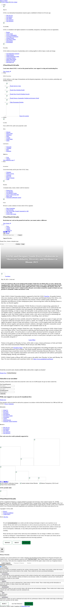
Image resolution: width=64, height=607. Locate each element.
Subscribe (3, 393)
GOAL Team (9, 33)
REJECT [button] (17, 542)
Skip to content (3, 0)
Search (20, 235)
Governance (6, 417)
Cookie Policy (6, 514)
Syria (7, 157)
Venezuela (8, 147)
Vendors (29, 563)
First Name (5, 384)
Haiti (7, 149)
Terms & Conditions (8, 512)
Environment (9, 42)
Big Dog (6, 517)
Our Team (5, 411)
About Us (5, 410)
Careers (8, 227)
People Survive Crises (15, 86)
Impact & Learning (24, 116)
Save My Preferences (17, 603)
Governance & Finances (12, 36)
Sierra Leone (9, 133)
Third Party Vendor (32, 559)
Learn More (32, 340)
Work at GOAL (10, 173)
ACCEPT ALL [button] (26, 542)
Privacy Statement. (9, 404)
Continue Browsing (11, 373)
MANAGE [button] (7, 542)
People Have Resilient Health (17, 90)
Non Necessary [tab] (4, 572)
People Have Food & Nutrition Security (20, 94)
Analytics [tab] (2, 579)
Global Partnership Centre (12, 56)
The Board (5, 413)
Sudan (7, 140)
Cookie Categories (5, 563)
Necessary (4, 566)
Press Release (7, 276)
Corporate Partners (10, 58)
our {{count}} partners (12, 523)
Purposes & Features (19, 563)
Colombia (8, 148)
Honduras (8, 151)
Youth (7, 179)
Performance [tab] (3, 595)
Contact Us (9, 230)
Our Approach (9, 19)
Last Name (5, 387)
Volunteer (8, 172)
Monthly (18, 244)
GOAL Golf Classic (11, 214)
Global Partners (10, 55)
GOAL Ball (9, 212)
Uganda (8, 137)
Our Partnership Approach (12, 53)
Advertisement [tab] (3, 585)
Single (22, 244)
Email (4, 390)
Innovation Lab (10, 62)
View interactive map (8, 160)
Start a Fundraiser (10, 208)
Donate (7, 233)
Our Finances (6, 414)
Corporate (8, 175)
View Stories (6, 71)
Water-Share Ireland (11, 59)
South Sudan (9, 139)
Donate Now (9, 190)
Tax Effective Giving (11, 193)
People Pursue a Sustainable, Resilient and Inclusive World (24, 98)
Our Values (9, 18)
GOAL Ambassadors (11, 35)
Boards (8, 32)
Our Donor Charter (11, 39)
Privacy (5, 511)
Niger (7, 136)
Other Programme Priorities (16, 102)
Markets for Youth (10, 60)
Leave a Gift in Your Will (12, 194)
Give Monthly (9, 192)
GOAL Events (9, 209)
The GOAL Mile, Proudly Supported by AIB (17, 211)
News (7, 226)
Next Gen (8, 176)
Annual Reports (10, 38)
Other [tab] (1, 591)
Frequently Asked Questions (10, 421)
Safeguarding (9, 40)
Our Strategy (9, 17)
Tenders (8, 229)
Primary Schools (10, 178)
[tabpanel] (32, 570)
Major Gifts (9, 196)
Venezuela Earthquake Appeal (13, 197)
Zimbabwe (9, 135)
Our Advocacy (10, 21)
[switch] (0, 573)
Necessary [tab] (2, 565)
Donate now (3, 399)
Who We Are (9, 15)
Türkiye (8, 158)
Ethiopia (8, 132)
